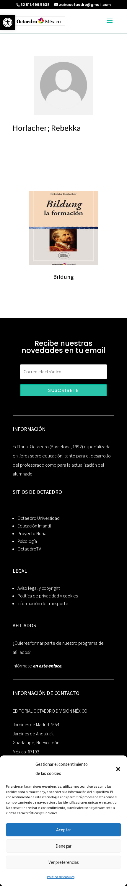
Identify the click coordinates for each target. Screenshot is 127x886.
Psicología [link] (27, 541)
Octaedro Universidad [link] (38, 518)
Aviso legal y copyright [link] (38, 588)
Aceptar (63, 830)
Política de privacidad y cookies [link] (47, 596)
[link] (7, 22)
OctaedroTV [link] (29, 549)
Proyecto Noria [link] (31, 533)
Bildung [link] (63, 277)
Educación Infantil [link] (34, 526)
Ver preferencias (63, 862)
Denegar (63, 846)
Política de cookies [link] (60, 876)
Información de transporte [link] (42, 603)
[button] (118, 769)
